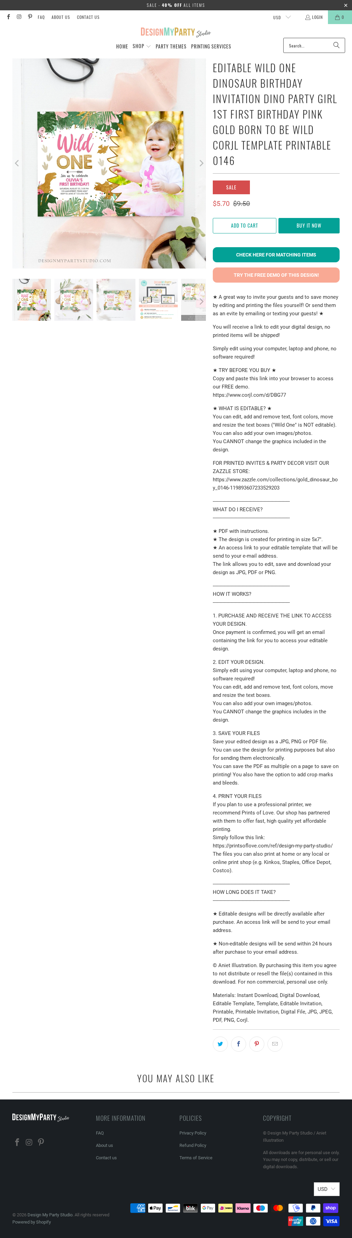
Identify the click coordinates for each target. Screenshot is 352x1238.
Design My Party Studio (50, 1214)
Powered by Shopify (31, 1222)
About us (61, 17)
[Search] (336, 45)
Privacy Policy (192, 1133)
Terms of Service (195, 1157)
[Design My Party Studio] (176, 33)
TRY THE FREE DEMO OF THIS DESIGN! (276, 275)
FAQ (41, 17)
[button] (142, 46)
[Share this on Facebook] (238, 1044)
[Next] (200, 163)
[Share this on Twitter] (220, 1044)
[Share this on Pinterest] (256, 1044)
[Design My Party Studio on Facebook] (8, 17)
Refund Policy (192, 1145)
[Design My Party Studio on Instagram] (19, 17)
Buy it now (309, 225)
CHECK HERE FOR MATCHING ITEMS (276, 255)
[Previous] (17, 163)
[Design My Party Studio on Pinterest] (30, 17)
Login (317, 17)
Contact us (88, 17)
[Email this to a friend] (275, 1044)
